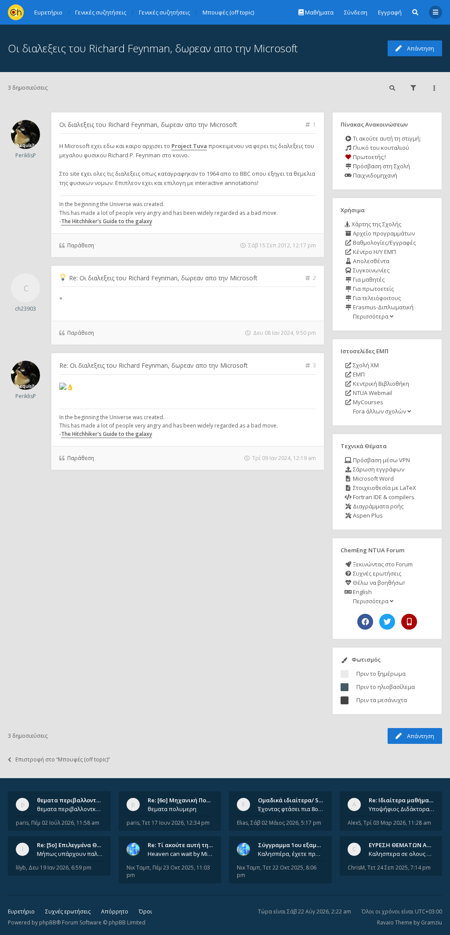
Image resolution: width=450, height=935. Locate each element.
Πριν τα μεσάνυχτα (381, 700)
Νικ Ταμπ (138, 867)
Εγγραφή (390, 12)
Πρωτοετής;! (369, 157)
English (362, 592)
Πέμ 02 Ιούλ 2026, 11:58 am (65, 822)
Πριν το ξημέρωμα (381, 674)
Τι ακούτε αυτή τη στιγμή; (386, 138)
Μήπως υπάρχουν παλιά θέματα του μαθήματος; (70, 854)
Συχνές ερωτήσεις (376, 573)
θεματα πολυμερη (172, 809)
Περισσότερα (371, 316)
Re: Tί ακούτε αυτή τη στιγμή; (189, 845)
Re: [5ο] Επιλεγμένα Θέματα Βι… (81, 845)
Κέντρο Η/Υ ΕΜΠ (374, 252)
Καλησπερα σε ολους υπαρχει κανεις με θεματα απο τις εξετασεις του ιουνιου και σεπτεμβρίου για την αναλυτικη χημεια (402, 854)
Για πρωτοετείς (373, 289)
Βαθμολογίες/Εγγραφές (384, 242)
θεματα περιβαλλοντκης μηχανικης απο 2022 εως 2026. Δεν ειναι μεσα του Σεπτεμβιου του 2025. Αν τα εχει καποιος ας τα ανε (70, 809)
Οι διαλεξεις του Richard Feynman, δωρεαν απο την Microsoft (153, 48)
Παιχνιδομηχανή (374, 175)
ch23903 (25, 308)
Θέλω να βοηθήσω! (378, 583)
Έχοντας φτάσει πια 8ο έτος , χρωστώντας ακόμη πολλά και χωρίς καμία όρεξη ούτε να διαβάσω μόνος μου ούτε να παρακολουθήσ (291, 809)
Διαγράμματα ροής (377, 506)
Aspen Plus (367, 515)
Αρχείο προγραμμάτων (383, 233)
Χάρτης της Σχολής (375, 224)
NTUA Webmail (372, 393)
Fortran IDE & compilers (383, 497)
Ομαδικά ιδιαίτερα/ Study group (304, 800)
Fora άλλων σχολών (379, 411)
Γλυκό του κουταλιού (380, 148)
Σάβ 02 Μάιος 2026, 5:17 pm (285, 822)
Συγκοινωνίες (370, 270)
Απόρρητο (114, 911)
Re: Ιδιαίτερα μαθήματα (402, 800)
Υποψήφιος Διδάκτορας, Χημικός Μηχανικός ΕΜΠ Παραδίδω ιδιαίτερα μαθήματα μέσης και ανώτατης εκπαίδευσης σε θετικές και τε (402, 809)
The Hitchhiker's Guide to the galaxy (106, 221)
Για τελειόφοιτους (376, 298)
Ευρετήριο (21, 911)
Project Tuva (189, 146)
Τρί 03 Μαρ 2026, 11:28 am (397, 822)
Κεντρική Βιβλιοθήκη (380, 384)
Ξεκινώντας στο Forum (382, 564)
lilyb (21, 867)
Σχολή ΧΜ (365, 365)
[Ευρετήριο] (16, 12)
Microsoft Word (373, 478)
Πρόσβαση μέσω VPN (381, 460)
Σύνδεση (355, 12)
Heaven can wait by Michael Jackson (181, 854)
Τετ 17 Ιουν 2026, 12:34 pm (176, 822)
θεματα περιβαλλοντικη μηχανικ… (85, 800)
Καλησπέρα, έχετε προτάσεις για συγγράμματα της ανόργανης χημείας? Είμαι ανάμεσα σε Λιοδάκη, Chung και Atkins (291, 854)
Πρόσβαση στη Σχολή (381, 166)
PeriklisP (25, 155)
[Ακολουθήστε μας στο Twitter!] (387, 622)
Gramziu (431, 922)
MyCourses (367, 402)
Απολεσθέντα (370, 261)
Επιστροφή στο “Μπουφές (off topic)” (62, 759)
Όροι (145, 911)
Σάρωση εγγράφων (378, 469)
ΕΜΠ (358, 374)
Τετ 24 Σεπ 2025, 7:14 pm (399, 867)
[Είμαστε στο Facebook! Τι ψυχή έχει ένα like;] (365, 622)
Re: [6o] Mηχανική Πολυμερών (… (193, 800)
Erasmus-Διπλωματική (383, 307)
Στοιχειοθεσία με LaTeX (384, 488)
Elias (242, 822)
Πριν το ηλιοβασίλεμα (385, 687)
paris (22, 822)
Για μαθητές (368, 279)
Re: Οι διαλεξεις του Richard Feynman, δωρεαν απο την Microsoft (163, 278)
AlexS (354, 822)
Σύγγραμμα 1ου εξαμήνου (294, 845)
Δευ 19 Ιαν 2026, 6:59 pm (60, 867)
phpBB (47, 922)
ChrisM (356, 867)
